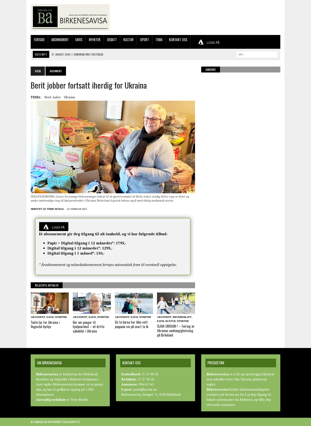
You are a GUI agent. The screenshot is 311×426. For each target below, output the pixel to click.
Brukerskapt (182, 317)
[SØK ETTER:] (257, 53)
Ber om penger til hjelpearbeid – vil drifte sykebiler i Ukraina (88, 327)
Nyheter (94, 39)
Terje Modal (55, 208)
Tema (159, 39)
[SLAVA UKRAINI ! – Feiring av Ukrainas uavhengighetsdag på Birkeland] (176, 311)
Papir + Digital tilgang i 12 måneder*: (81, 243)
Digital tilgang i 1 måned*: (71, 253)
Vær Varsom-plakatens (250, 379)
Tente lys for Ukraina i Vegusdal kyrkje (45, 324)
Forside (39, 39)
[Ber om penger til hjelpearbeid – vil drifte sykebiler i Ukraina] (92, 311)
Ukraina (69, 97)
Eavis (78, 39)
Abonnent (38, 317)
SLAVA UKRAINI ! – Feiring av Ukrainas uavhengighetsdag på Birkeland (175, 331)
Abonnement (60, 39)
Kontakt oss (178, 39)
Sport (144, 39)
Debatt (112, 39)
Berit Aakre (52, 97)
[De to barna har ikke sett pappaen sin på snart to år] (134, 311)
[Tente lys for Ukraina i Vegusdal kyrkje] (50, 311)
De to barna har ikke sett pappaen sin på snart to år (132, 324)
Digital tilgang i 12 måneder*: (74, 248)
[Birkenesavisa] (70, 17)
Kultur (128, 39)
